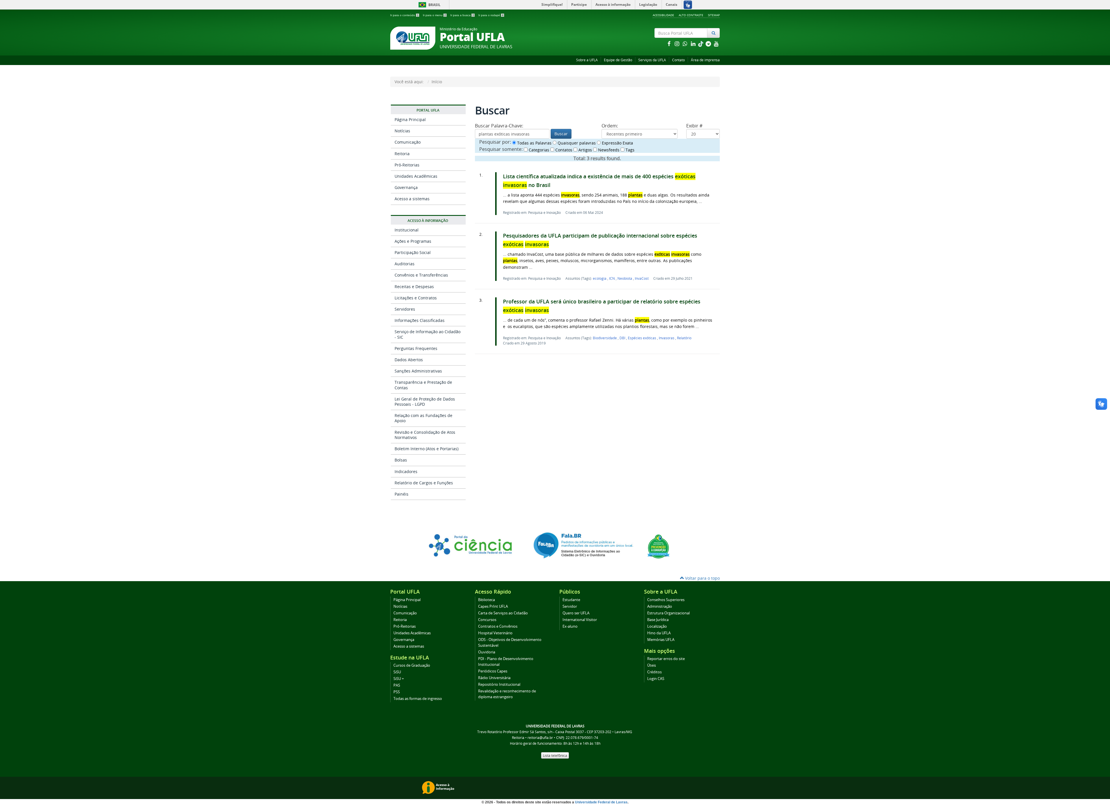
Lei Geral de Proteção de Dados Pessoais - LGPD (425, 401)
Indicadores (406, 471)
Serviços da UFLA (652, 60)
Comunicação (408, 142)
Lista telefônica (555, 755)
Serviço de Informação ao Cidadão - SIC (427, 334)
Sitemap (714, 15)
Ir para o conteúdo (404, 15)
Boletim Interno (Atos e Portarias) (426, 448)
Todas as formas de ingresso (417, 698)
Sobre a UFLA (587, 60)
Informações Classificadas (420, 320)
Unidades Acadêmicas (416, 176)
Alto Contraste (691, 15)
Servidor (570, 606)
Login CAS (655, 678)
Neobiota (625, 278)
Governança (406, 187)
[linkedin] (694, 43)
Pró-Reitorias (407, 165)
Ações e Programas (413, 241)
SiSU (397, 672)
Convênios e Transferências (421, 275)
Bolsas (401, 460)
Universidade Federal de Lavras (601, 802)
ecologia (600, 278)
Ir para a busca (462, 15)
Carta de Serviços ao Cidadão (503, 613)
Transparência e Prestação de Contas (423, 384)
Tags (629, 150)
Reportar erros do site (666, 658)
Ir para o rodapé (491, 15)
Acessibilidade (663, 15)
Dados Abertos (409, 359)
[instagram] (678, 43)
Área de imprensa (705, 60)
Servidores (405, 309)
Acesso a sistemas (412, 198)
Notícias (402, 131)
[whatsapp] (686, 43)
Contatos (563, 150)
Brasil (428, 4)
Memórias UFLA (660, 639)
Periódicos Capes (492, 671)
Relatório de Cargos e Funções (424, 482)
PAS (396, 685)
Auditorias (405, 263)
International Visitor (580, 619)
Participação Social (413, 252)
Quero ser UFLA (576, 613)
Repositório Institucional (499, 684)
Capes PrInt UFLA (493, 606)
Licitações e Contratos (416, 298)
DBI (622, 338)
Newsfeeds (608, 150)
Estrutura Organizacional (668, 613)
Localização (657, 626)
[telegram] (709, 43)
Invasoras (667, 338)
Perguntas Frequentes (416, 348)
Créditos (654, 672)
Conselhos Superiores (665, 599)
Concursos (487, 619)
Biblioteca (486, 599)
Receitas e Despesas (414, 286)
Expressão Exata (617, 143)
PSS (396, 692)
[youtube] (716, 43)
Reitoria (402, 153)
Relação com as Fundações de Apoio (423, 418)
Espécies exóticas (642, 338)
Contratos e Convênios (497, 626)
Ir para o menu (434, 15)
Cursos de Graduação (411, 665)
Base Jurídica (658, 619)
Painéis (401, 494)
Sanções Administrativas (418, 371)
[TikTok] (701, 43)
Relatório (684, 338)
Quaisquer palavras (576, 143)
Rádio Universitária (494, 677)
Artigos (584, 150)
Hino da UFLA (659, 633)
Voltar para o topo (702, 578)
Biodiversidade (605, 338)
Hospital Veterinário (495, 633)
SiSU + (398, 678)
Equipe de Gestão (618, 60)
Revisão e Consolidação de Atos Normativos (425, 434)
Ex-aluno (570, 626)
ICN (612, 278)
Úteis (651, 665)
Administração (659, 606)
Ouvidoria (486, 652)
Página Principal (410, 119)
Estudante (571, 599)
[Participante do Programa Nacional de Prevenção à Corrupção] (658, 546)
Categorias (538, 150)
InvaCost (642, 278)
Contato (678, 60)
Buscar (561, 133)
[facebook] (669, 43)
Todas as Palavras (534, 143)
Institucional (407, 230)
